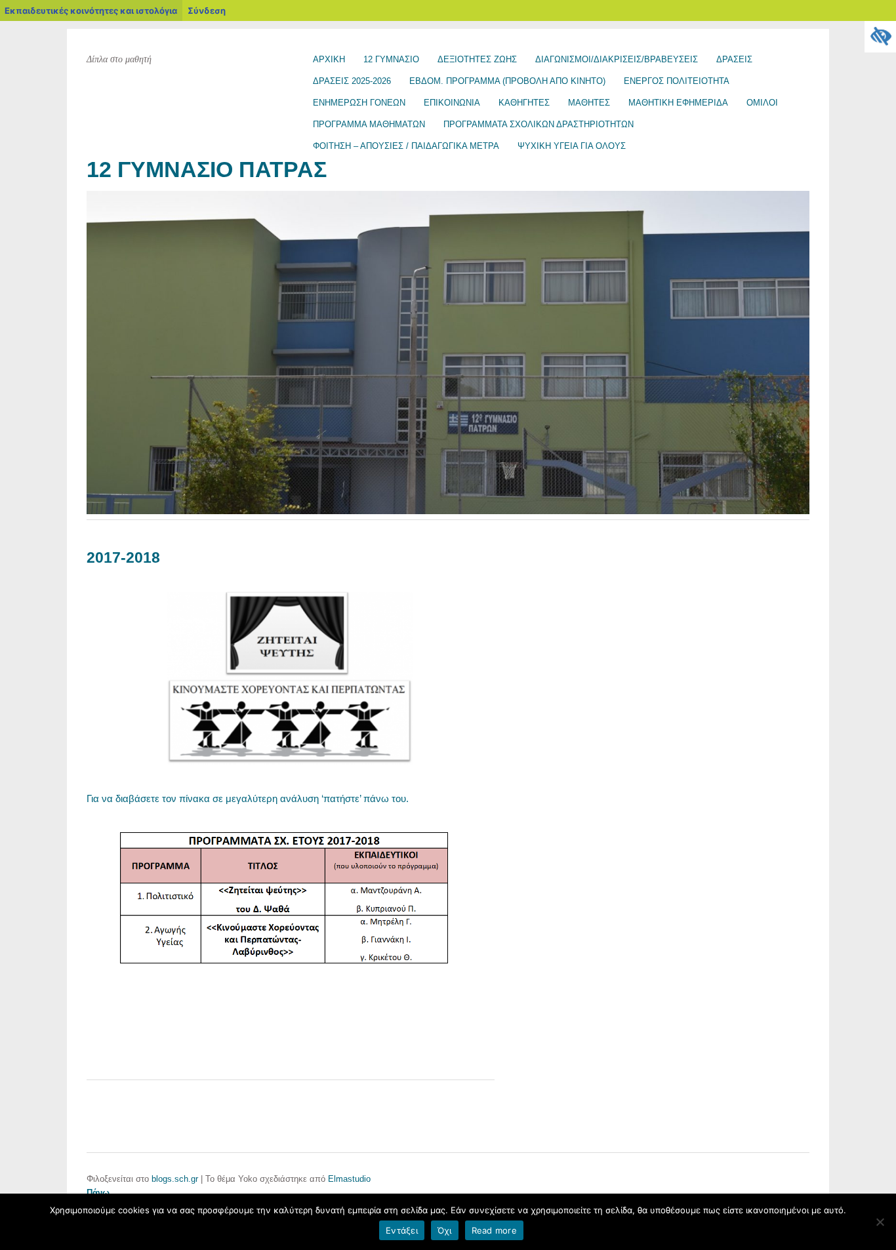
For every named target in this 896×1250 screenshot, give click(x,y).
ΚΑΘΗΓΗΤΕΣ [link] (524, 103)
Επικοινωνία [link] (452, 103)
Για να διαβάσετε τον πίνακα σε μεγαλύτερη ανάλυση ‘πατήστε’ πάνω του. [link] (248, 798)
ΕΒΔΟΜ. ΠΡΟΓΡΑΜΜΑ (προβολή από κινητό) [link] (507, 81)
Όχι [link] (445, 1230)
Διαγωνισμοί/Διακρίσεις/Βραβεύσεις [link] (616, 59)
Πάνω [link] (98, 1193)
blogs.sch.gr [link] (175, 1179)
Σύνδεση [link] (207, 10)
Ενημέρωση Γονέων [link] (359, 103)
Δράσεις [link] (734, 59)
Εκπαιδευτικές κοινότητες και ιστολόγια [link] (91, 10)
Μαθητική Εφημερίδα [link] (678, 103)
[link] (880, 36)
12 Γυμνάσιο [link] (391, 59)
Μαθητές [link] (589, 103)
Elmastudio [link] (349, 1179)
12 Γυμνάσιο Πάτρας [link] (207, 169)
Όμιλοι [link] (762, 103)
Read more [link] (494, 1230)
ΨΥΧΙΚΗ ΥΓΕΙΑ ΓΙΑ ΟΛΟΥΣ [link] (572, 146)
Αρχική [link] (329, 59)
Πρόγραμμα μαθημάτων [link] (369, 124)
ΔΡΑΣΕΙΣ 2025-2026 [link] (352, 81)
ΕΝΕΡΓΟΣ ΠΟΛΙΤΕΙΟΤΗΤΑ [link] (676, 81)
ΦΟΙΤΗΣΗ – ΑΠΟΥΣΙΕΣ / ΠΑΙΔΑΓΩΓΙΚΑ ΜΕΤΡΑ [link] (406, 146)
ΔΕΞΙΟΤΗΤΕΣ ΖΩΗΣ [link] (477, 59)
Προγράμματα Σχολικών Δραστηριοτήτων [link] (538, 124)
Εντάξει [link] (402, 1230)
